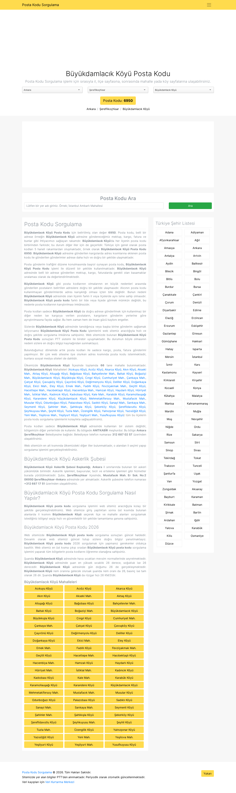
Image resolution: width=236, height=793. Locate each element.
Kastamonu (169, 372)
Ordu (197, 427)
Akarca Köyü (113, 369)
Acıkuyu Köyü (78, 369)
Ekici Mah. (40, 386)
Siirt (197, 442)
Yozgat (197, 481)
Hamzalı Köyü (105, 390)
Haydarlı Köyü (125, 390)
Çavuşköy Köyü (52, 382)
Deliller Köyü (121, 382)
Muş (169, 419)
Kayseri (197, 372)
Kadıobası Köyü (80, 394)
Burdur (169, 287)
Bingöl (197, 271)
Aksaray (197, 489)
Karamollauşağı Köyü (43, 685)
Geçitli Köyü (137, 386)
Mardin (169, 411)
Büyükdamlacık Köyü (136, 109)
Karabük (197, 528)
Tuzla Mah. (72, 411)
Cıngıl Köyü (92, 377)
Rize (169, 434)
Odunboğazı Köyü (55, 402)
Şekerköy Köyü (104, 407)
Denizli (197, 302)
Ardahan (169, 520)
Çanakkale (169, 294)
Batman (197, 504)
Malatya (197, 395)
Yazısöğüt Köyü (135, 411)
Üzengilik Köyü (90, 411)
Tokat (197, 458)
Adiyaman (197, 232)
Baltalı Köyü (125, 373)
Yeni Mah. (30, 415)
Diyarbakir (169, 310)
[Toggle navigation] (209, 4)
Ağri (197, 240)
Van (169, 481)
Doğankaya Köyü (44, 640)
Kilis (169, 535)
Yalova (169, 528)
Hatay (169, 349)
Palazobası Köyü (79, 402)
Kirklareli (169, 380)
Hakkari (197, 341)
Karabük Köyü (115, 394)
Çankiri (197, 294)
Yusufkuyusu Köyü (112, 415)
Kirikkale (169, 504)
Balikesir (197, 263)
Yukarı (208, 773)
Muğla (197, 411)
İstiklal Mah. (40, 394)
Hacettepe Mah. (34, 390)
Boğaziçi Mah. (84, 611)
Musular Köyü (33, 402)
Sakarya (197, 434)
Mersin (169, 357)
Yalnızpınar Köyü (113, 411)
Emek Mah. (73, 386)
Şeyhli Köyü (56, 411)
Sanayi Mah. (117, 402)
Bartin (197, 512)
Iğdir (197, 520)
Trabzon (169, 465)
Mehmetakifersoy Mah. (104, 398)
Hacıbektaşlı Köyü (58, 390)
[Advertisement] (118, 44)
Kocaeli (169, 388)
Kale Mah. (98, 394)
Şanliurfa (169, 473)
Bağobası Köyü (80, 373)
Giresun (197, 333)
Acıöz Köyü (95, 369)
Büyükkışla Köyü (72, 377)
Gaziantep (169, 333)
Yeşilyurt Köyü (68, 415)
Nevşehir (197, 419)
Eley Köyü (56, 386)
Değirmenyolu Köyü (98, 382)
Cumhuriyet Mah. (113, 377)
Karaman (197, 497)
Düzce (169, 543)
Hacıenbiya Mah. (83, 390)
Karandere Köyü (44, 398)
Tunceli (197, 465)
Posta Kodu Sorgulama (40, 5)
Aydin (169, 263)
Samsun (169, 442)
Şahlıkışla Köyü (80, 407)
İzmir (169, 364)
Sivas (197, 450)
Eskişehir (197, 325)
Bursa (197, 287)
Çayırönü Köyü (74, 382)
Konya (197, 388)
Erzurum (169, 325)
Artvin (197, 255)
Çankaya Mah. (136, 377)
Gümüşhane (169, 341)
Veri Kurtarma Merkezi (59, 782)
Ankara (91, 109)
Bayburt (169, 497)
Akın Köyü (129, 369)
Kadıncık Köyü (59, 394)
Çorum (169, 302)
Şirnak (169, 512)
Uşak (197, 473)
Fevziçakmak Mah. (114, 386)
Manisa (169, 403)
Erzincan (197, 318)
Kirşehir (197, 380)
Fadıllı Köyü (91, 386)
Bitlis (169, 279)
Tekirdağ (169, 458)
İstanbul (197, 357)
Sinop (169, 450)
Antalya (169, 255)
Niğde (169, 427)
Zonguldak (169, 489)
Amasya (169, 248)
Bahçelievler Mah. (103, 373)
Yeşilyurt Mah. (88, 415)
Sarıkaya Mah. (136, 402)
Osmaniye (197, 535)
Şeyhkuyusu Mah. (35, 411)
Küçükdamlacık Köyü (72, 398)
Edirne (197, 310)
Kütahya (169, 395)
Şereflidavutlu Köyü (132, 407)
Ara (190, 205)
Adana (169, 232)
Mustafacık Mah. (134, 398)
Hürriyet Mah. (44, 670)
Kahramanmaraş (197, 403)
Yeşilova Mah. (48, 415)
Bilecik (169, 271)
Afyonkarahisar (169, 240)
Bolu (197, 279)
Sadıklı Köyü (100, 402)
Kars (197, 364)
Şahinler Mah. (57, 407)
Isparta (197, 349)
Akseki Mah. (84, 596)
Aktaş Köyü (40, 373)
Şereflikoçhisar (109, 109)
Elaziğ (169, 318)
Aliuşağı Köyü (59, 373)
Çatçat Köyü (32, 382)
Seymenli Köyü (34, 407)
